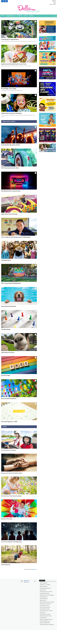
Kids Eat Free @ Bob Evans (45, 621)
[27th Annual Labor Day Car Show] (19, 157)
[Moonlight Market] (19, 250)
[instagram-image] (22, 586)
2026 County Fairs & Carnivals (9, 214)
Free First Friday (5, 375)
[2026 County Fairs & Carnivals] (19, 204)
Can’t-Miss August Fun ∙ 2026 (9, 421)
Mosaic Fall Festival (43, 586)
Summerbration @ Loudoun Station (10, 145)
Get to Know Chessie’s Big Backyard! (11, 283)
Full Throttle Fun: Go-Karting (8, 450)
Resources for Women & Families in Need (11, 473)
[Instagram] (7, 1)
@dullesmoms (27, 580)
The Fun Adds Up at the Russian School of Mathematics (16, 237)
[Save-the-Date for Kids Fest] (19, 388)
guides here (34, 569)
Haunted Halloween (43, 596)
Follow (35, 581)
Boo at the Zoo (43, 612)
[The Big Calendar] (19, 319)
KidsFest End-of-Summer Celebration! (11, 113)
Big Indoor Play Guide (6, 519)
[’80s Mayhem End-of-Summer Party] (19, 181)
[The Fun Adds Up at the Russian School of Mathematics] (19, 227)
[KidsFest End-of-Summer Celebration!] (19, 103)
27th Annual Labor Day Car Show (10, 168)
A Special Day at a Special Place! (9, 39)
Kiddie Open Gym (43, 600)
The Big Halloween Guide (44, 593)
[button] (54, 16)
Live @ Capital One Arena (44, 608)
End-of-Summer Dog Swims (8, 306)
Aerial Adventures (5, 564)
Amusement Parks (43, 617)
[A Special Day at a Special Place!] (19, 29)
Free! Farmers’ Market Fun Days (45, 615)
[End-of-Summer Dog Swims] (19, 296)
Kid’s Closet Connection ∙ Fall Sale (46, 610)
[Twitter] (5, 1)
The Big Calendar (5, 329)
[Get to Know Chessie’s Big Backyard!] (19, 273)
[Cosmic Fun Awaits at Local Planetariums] (19, 531)
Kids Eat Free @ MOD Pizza (45, 622)
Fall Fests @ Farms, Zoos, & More (46, 591)
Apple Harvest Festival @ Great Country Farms (13, 64)
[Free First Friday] (19, 365)
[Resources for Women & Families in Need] (19, 463)
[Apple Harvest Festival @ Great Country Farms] (19, 54)
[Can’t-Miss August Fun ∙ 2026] (19, 411)
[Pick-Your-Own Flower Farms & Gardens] (19, 485)
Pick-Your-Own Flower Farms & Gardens (11, 496)
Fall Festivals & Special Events (45, 588)
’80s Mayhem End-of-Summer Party (10, 191)
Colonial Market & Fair (44, 598)
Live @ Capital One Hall (44, 605)
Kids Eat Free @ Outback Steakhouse (47, 624)
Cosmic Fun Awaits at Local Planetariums (11, 541)
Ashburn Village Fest (43, 583)
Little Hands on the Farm (7, 352)
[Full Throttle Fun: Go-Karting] (19, 440)
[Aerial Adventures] (19, 554)
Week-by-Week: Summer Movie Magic (47, 602)
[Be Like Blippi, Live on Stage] (19, 78)
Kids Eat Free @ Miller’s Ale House (46, 619)
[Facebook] (2, 1)
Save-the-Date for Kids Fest (8, 398)
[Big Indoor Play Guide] (19, 508)
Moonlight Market (6, 260)
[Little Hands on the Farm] (19, 342)
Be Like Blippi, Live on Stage (8, 88)
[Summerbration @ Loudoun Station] (19, 134)
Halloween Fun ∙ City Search (45, 584)
